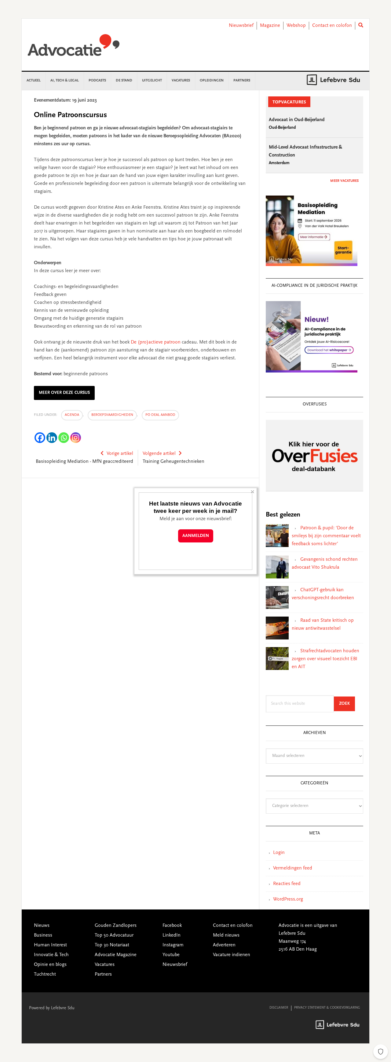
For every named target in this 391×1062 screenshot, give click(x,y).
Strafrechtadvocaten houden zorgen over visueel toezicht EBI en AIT (325, 659)
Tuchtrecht (45, 974)
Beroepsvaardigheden (112, 415)
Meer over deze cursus (64, 393)
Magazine (270, 25)
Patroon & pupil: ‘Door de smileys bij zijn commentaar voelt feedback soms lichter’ (326, 536)
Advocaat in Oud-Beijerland (297, 119)
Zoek (347, 703)
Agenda (72, 415)
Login (279, 852)
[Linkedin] (51, 437)
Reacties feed (287, 883)
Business (43, 935)
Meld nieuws (226, 935)
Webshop (296, 25)
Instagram (173, 945)
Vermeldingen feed (292, 868)
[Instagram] (75, 437)
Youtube (171, 954)
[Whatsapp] (63, 437)
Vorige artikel (120, 453)
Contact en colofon (332, 25)
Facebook (172, 925)
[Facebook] (40, 437)
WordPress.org (288, 899)
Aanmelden (195, 536)
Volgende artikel (159, 453)
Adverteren (224, 945)
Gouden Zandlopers (116, 925)
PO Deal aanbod (160, 415)
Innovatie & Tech (51, 954)
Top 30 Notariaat (112, 945)
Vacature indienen (231, 954)
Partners (103, 974)
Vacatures (105, 964)
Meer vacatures (344, 181)
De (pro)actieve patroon (156, 342)
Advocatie (73, 48)
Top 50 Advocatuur (114, 935)
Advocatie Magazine (116, 954)
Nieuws (41, 925)
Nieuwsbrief (241, 25)
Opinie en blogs (50, 964)
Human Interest (50, 945)
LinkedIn (172, 935)
